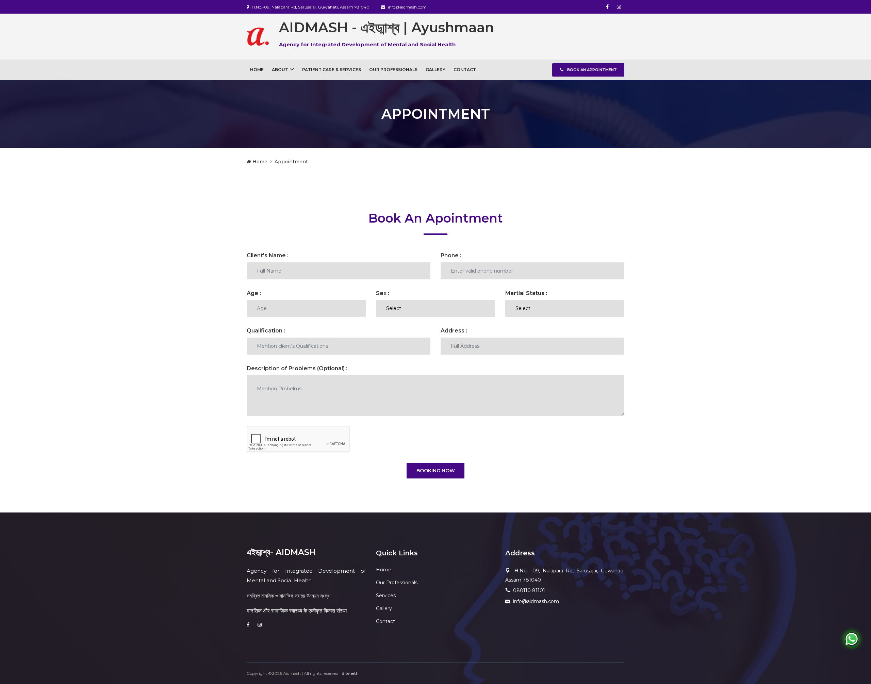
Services (386, 595)
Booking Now (435, 471)
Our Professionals (396, 583)
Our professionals (393, 69)
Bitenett (350, 673)
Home (257, 69)
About (280, 69)
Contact (465, 69)
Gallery (435, 69)
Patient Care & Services (331, 69)
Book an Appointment (591, 69)
